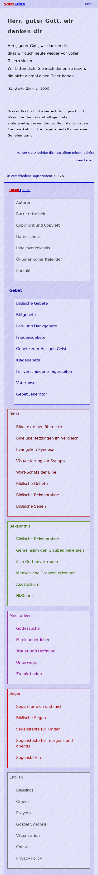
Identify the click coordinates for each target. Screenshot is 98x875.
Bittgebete (26, 314)
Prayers (23, 813)
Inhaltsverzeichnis (33, 248)
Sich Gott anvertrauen (37, 561)
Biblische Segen (31, 506)
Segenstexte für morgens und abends (44, 743)
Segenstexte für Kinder (38, 729)
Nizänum (24, 596)
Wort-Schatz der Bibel (36, 472)
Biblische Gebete (32, 303)
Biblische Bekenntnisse (37, 495)
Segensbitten (28, 757)
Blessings (25, 790)
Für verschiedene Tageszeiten (28, 176)
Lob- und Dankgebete (36, 326)
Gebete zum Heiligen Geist (41, 349)
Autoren (23, 202)
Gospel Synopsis (31, 824)
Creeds (22, 801)
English (16, 777)
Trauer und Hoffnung (35, 651)
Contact (23, 847)
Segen (15, 693)
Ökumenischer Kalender (39, 259)
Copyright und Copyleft (38, 225)
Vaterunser (26, 383)
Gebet (15, 290)
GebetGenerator (31, 394)
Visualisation (28, 835)
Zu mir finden (29, 674)
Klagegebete (28, 360)
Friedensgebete (30, 337)
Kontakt (23, 270)
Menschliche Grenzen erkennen (46, 573)
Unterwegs (26, 662)
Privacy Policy (29, 858)
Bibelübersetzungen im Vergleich (47, 438)
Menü (89, 4)
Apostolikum (27, 584)
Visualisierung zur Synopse (41, 461)
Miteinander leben (33, 640)
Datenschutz (28, 236)
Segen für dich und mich (39, 706)
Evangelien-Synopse (35, 449)
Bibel (14, 414)
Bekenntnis (20, 526)
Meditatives (20, 615)
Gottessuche (28, 628)
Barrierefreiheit (30, 214)
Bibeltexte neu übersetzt (39, 427)
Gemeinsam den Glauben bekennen (50, 550)
